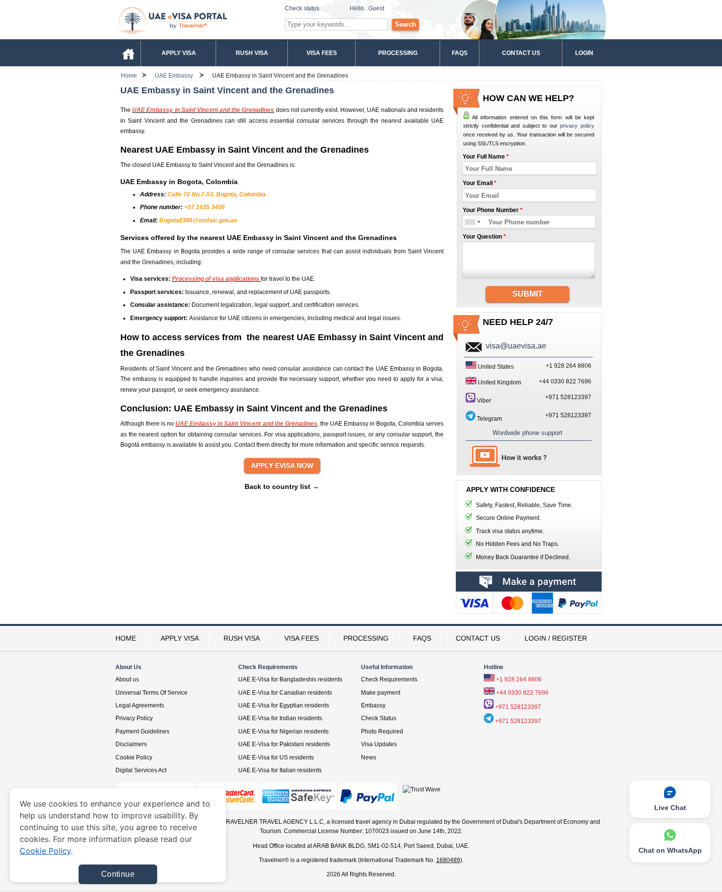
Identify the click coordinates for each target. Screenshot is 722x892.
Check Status (378, 718)
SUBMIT (527, 294)
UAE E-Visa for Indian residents (280, 718)
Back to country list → (282, 486)
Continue (118, 874)
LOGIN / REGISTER (556, 638)
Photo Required (382, 731)
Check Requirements (389, 679)
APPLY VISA (180, 638)
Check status (302, 8)
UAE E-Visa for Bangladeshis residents (290, 679)
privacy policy (577, 126)
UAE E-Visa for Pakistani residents (284, 744)
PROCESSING (366, 638)
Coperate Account (529, 605)
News (368, 757)
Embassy (373, 705)
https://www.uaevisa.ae (194, 19)
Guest (376, 8)
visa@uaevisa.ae (516, 346)
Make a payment (529, 581)
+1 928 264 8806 (519, 679)
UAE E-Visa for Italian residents (280, 770)
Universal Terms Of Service (151, 692)
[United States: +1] (469, 222)
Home (129, 75)
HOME (125, 638)
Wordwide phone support (527, 432)
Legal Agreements (139, 705)
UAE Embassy (174, 75)
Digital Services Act (141, 770)
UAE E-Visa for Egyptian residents (283, 705)
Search (405, 24)
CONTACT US (478, 638)
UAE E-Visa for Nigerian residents (283, 731)
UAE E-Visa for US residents (276, 757)
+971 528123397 (568, 397)
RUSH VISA (241, 638)
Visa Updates (379, 744)
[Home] (128, 52)
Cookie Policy (133, 757)
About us (127, 679)
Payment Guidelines (142, 731)
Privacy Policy (134, 718)
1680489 (448, 860)
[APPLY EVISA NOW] (282, 465)
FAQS (422, 638)
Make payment (380, 692)
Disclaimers (131, 744)
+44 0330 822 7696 (522, 692)
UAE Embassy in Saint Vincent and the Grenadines (280, 75)
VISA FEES (301, 638)
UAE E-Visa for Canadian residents (285, 692)
